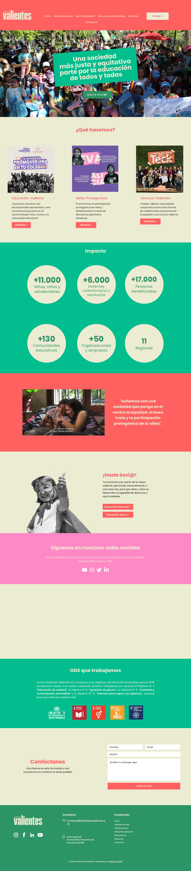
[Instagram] (92, 570)
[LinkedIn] (106, 570)
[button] (101, 432)
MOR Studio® (116, 861)
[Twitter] (99, 570)
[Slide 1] (95, 109)
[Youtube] (84, 570)
